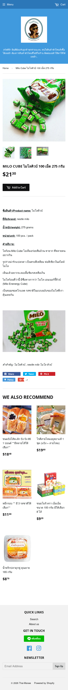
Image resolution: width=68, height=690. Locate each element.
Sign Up (59, 666)
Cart (62, 4)
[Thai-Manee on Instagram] (38, 649)
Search (34, 619)
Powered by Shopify (44, 683)
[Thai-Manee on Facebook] (29, 649)
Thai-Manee (25, 683)
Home (6, 68)
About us (34, 624)
